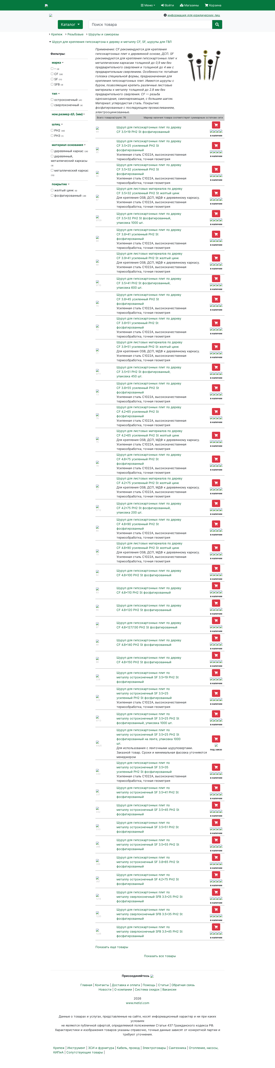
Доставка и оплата (126, 985)
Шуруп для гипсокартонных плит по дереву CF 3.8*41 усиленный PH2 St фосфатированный (149, 234)
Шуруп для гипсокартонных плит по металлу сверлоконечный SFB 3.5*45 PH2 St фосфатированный (150, 931)
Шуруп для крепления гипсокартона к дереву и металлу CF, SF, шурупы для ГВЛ (112, 42)
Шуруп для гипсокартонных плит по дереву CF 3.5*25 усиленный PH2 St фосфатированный (149, 145)
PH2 (59, 130)
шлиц (56, 124)
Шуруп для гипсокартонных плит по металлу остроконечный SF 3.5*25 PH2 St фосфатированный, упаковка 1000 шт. (148, 718)
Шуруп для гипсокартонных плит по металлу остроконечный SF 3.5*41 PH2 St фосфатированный (148, 792)
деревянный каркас (70, 151)
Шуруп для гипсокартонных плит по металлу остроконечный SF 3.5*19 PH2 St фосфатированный (148, 677)
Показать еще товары (111, 947)
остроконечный (67, 100)
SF (57, 79)
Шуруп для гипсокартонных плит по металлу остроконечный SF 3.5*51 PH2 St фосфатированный (148, 827)
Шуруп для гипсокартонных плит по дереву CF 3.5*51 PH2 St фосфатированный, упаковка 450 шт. (149, 371)
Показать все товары (160, 956)
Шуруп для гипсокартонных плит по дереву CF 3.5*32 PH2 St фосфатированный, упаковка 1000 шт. (149, 218)
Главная (86, 985)
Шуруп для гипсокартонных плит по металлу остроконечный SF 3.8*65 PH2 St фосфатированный (148, 861)
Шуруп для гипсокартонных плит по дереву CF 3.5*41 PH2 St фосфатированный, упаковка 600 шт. (149, 283)
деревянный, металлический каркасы (69, 160)
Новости (105, 989)
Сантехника (177, 1048)
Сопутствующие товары (84, 1052)
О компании (123, 989)
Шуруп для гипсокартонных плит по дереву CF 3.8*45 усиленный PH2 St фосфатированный (149, 299)
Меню (148, 5)
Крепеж (56, 34)
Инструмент (76, 1048)
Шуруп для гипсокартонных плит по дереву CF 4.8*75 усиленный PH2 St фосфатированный (149, 459)
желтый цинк (65, 190)
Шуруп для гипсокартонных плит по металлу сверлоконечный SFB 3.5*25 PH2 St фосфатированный (150, 896)
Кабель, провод (128, 1048)
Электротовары (154, 1048)
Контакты (102, 985)
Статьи (163, 985)
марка (56, 62)
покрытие (59, 184)
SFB (58, 84)
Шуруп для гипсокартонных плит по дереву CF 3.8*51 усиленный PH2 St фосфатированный (149, 323)
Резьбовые (75, 34)
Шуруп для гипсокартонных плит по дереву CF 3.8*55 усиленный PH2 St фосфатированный (149, 387)
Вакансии (169, 989)
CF (58, 74)
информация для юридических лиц (194, 15)
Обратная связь (183, 985)
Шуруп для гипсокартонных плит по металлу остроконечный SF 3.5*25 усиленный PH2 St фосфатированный (144, 693)
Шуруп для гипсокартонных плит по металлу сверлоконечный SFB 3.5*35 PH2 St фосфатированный (150, 914)
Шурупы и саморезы (103, 34)
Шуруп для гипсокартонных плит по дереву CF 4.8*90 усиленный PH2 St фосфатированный (149, 524)
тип (54, 93)
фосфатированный (69, 195)
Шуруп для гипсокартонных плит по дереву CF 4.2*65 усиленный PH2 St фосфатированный (149, 411)
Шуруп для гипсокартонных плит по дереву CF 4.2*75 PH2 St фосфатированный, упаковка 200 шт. (149, 508)
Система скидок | (148, 989)
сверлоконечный (68, 105)
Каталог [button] (69, 24)
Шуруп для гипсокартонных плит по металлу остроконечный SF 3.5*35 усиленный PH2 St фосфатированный (144, 767)
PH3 (58, 135)
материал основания (67, 145)
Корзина (214, 5)
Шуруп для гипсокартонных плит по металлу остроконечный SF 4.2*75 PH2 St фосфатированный (148, 879)
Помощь (149, 985)
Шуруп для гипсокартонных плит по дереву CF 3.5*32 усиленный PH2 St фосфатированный (149, 169)
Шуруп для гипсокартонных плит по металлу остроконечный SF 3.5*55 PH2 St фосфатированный (148, 844)
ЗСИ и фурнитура (101, 1048)
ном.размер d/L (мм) (67, 114)
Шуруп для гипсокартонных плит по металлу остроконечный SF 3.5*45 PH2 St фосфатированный (148, 809)
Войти (169, 5)
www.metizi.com (137, 1003)
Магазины (191, 5)
